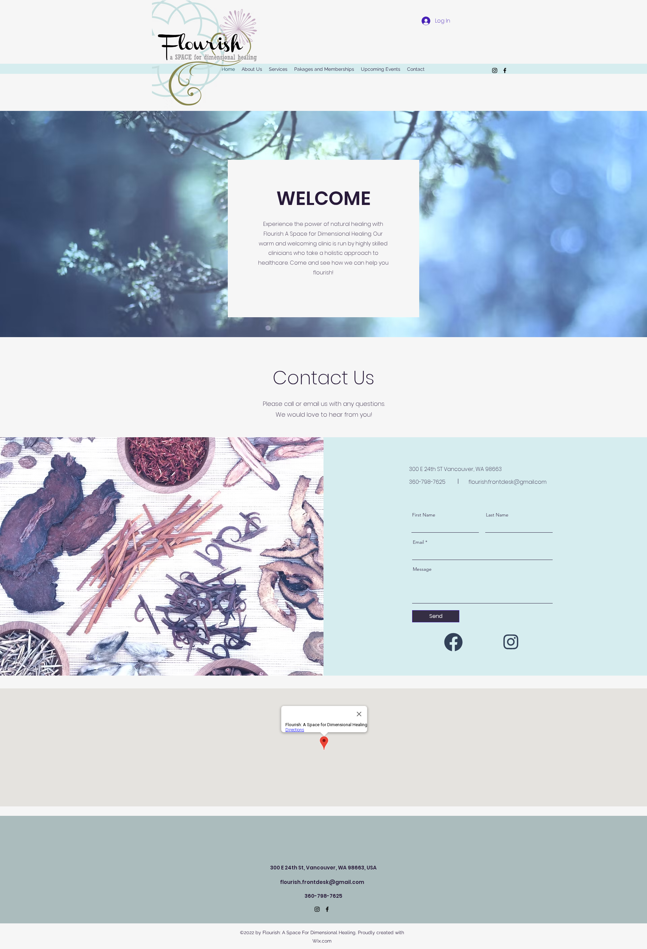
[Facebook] (452, 642)
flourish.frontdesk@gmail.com (507, 482)
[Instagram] (512, 642)
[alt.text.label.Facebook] (504, 70)
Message (422, 569)
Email (418, 542)
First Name (423, 514)
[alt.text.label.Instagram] (494, 70)
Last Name (497, 514)
